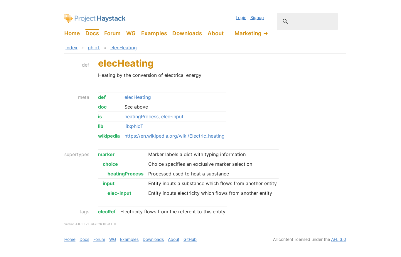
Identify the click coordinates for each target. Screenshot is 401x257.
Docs (92, 33)
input (108, 183)
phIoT (94, 47)
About (216, 33)
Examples (154, 33)
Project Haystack (95, 18)
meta (83, 97)
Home (72, 33)
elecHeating (123, 47)
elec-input (172, 116)
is (100, 116)
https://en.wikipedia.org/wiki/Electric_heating (174, 136)
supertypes (76, 154)
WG (131, 33)
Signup (257, 17)
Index (71, 47)
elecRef (107, 211)
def (85, 65)
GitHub (190, 239)
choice (110, 164)
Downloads (187, 33)
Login (241, 17)
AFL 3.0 (338, 239)
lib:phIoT (133, 126)
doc (102, 107)
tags (84, 211)
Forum (112, 33)
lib (100, 126)
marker (106, 154)
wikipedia (109, 136)
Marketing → (251, 33)
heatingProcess (141, 116)
